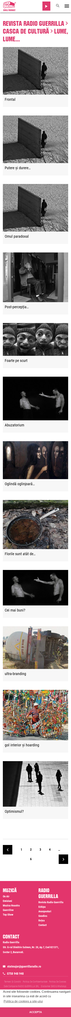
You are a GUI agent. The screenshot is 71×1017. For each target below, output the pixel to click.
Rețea (41, 920)
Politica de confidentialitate (35, 981)
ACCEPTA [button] (35, 1012)
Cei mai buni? (15, 610)
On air (6, 896)
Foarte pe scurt (16, 361)
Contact (42, 925)
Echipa (42, 906)
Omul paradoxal (17, 236)
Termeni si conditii (12, 981)
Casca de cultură (26, 30)
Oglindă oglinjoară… (20, 484)
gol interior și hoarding (22, 745)
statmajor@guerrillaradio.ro (24, 966)
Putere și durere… (18, 168)
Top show (8, 914)
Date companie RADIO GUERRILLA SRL (21, 986)
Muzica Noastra (11, 905)
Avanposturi (44, 911)
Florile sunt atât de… (20, 554)
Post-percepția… (17, 307)
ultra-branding (15, 674)
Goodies (42, 915)
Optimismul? (14, 812)
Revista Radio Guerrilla (33, 22)
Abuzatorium (14, 425)
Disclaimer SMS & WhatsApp (53, 986)
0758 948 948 (15, 973)
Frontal (10, 99)
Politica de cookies (57, 981)
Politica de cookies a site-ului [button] (23, 1001)
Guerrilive (8, 910)
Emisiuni (7, 900)
